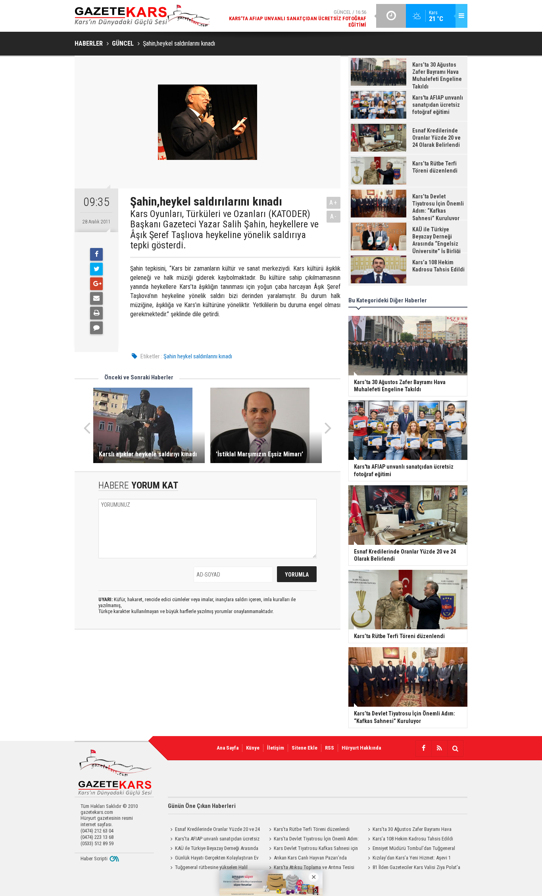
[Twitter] (96, 269)
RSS (329, 748)
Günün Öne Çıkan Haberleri (202, 805)
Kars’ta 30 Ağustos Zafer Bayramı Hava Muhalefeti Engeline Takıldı (408, 830)
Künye (252, 748)
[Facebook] (96, 254)
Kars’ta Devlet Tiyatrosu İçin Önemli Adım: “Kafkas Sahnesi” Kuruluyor (313, 840)
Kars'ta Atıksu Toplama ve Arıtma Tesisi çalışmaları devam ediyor (310, 868)
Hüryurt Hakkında (361, 748)
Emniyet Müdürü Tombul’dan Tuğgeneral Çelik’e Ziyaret (410, 849)
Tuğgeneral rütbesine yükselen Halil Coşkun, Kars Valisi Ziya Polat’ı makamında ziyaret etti (212, 868)
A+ (333, 202)
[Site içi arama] (455, 748)
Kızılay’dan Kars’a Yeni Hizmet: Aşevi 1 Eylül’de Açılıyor (408, 859)
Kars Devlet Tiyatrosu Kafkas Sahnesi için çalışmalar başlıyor (312, 849)
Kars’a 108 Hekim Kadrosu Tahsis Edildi (413, 839)
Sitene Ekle (304, 748)
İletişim (275, 748)
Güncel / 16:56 (297, 18)
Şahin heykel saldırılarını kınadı (197, 356)
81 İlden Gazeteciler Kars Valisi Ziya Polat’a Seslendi (412, 868)
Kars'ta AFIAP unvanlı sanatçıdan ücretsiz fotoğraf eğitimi (213, 840)
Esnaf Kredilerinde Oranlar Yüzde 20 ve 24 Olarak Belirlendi (214, 830)
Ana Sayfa (227, 748)
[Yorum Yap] (96, 327)
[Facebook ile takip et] (423, 748)
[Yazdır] (96, 313)
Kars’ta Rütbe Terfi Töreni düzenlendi (312, 829)
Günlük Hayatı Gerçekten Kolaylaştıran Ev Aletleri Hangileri (213, 859)
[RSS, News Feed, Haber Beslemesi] (439, 748)
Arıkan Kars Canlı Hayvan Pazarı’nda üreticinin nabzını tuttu (307, 859)
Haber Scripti (94, 858)
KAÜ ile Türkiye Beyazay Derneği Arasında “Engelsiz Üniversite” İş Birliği (213, 849)
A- (333, 216)
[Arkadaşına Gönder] (96, 298)
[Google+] (96, 283)
